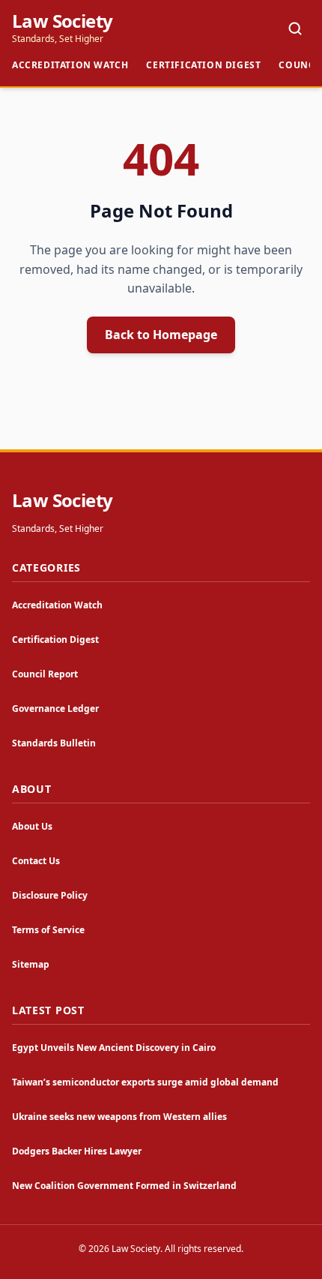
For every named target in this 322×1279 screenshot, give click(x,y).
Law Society (62, 21)
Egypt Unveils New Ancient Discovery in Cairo (114, 1047)
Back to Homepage (161, 334)
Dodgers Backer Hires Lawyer (77, 1151)
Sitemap (30, 964)
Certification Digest (203, 65)
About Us (32, 826)
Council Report (45, 674)
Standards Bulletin (54, 743)
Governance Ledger (55, 708)
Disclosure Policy (50, 895)
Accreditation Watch (70, 65)
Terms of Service (48, 929)
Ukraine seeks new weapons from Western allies (119, 1116)
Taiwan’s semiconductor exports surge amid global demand (145, 1082)
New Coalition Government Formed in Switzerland (124, 1185)
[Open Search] (295, 29)
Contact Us (36, 860)
